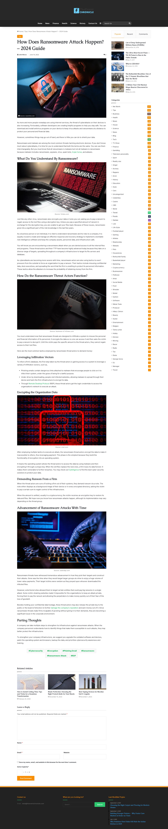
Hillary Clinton (118, 311)
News (47, 23)
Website (66, 752)
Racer (115, 344)
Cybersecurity (36, 651)
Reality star (117, 161)
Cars (114, 190)
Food (114, 286)
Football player (118, 231)
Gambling (116, 150)
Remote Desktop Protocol (39, 383)
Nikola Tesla (117, 304)
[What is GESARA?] (117, 67)
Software (116, 300)
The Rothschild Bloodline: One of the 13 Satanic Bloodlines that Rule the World (138, 76)
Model (115, 293)
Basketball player (119, 260)
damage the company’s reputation (64, 608)
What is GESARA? (132, 64)
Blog (114, 136)
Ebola (115, 355)
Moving (115, 341)
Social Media (117, 282)
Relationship (117, 242)
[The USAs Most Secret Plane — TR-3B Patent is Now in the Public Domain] (117, 56)
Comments (143, 34)
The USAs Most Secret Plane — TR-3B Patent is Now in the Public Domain (138, 55)
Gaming (115, 235)
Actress (115, 169)
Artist (115, 278)
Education (116, 183)
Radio (115, 348)
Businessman (118, 271)
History (82, 23)
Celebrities (117, 198)
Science (73, 23)
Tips (25, 31)
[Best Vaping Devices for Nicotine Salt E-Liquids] (92, 682)
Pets (114, 249)
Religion (116, 326)
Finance (56, 23)
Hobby (115, 333)
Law (114, 224)
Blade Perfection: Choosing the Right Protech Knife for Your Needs (61, 693)
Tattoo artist (117, 330)
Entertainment (118, 322)
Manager (116, 366)
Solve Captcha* (23, 767)
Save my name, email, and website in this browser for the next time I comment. (48, 762)
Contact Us (92, 23)
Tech (114, 139)
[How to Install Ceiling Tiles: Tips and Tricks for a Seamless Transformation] (31, 682)
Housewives (117, 253)
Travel (115, 213)
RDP (74, 656)
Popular (118, 34)
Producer (116, 308)
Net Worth (116, 106)
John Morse (23, 54)
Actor (115, 176)
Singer (115, 165)
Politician (116, 275)
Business (116, 114)
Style (115, 187)
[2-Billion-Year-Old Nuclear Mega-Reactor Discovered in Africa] (117, 88)
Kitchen (115, 337)
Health (64, 23)
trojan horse (77, 152)
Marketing (116, 264)
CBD (114, 205)
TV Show (116, 143)
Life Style (116, 227)
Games (115, 220)
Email (19, 752)
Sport (115, 158)
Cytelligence (74, 470)
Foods (115, 216)
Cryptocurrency (118, 268)
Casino (115, 201)
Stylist (115, 319)
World (115, 209)
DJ (114, 363)
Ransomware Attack (57, 656)
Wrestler (116, 289)
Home (40, 23)
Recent (130, 34)
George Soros (118, 359)
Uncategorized (118, 194)
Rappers (116, 172)
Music (115, 121)
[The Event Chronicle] (84, 11)
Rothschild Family (119, 257)
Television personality (121, 154)
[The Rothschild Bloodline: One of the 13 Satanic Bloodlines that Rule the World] (117, 77)
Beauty (115, 315)
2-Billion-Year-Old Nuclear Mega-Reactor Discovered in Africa (137, 87)
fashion (115, 297)
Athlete (115, 238)
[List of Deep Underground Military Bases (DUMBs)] (117, 45)
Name (20, 743)
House (115, 125)
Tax (114, 352)
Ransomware (88, 651)
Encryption (53, 651)
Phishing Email (70, 651)
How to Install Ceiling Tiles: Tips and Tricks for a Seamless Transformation (29, 694)
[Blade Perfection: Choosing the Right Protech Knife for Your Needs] (61, 682)
